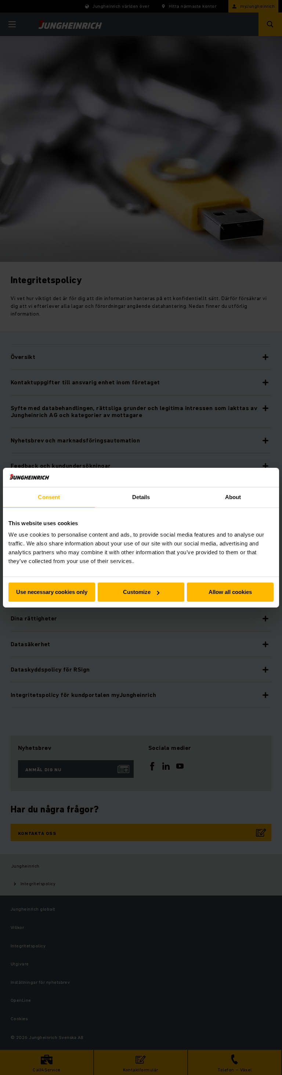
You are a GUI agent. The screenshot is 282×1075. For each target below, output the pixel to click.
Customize (137, 592)
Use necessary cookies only (51, 592)
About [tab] (233, 497)
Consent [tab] (49, 497)
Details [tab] (141, 497)
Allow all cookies (230, 592)
